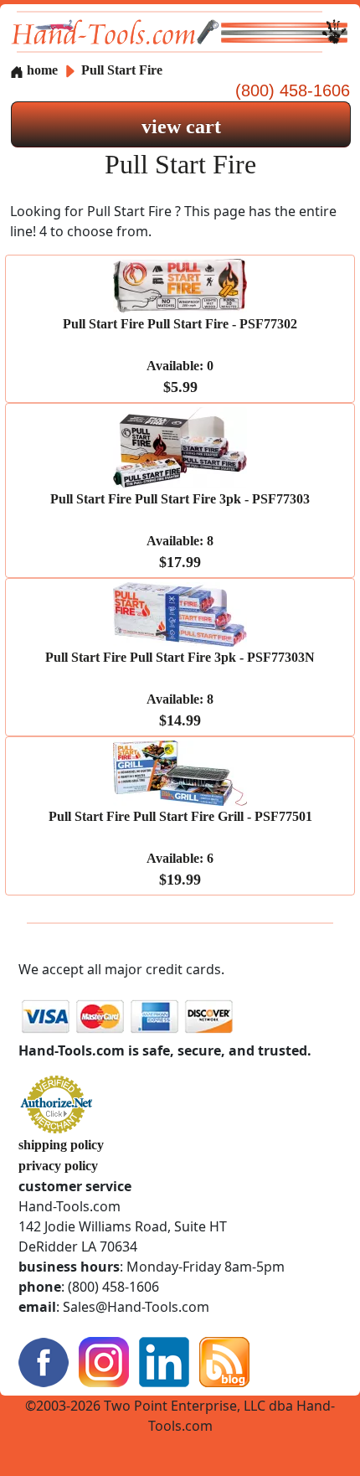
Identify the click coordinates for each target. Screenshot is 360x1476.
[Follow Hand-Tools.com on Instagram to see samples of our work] (104, 1360)
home (40, 70)
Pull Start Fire (121, 70)
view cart (181, 126)
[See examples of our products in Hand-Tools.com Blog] (224, 1360)
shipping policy (61, 1145)
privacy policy (58, 1166)
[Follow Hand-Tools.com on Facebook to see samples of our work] (43, 1360)
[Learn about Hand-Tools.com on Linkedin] (164, 1360)
